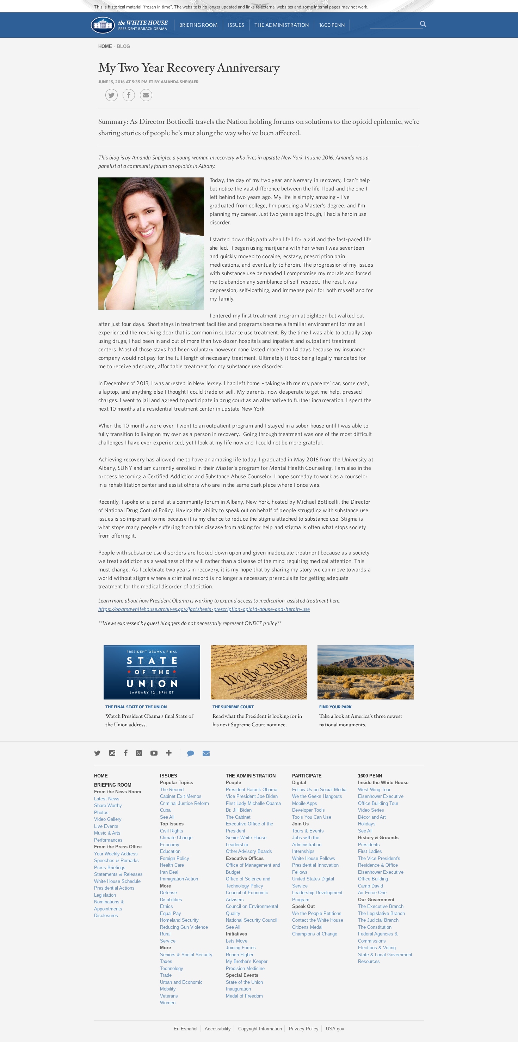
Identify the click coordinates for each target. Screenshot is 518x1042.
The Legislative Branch (381, 913)
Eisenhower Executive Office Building (380, 876)
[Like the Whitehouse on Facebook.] (126, 753)
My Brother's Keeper (246, 961)
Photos (101, 812)
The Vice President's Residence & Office (379, 862)
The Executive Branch (380, 906)
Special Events (242, 975)
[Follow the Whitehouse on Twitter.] (97, 753)
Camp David (370, 886)
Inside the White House (383, 782)
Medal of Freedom (244, 996)
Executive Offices (245, 858)
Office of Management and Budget (253, 868)
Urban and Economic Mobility (181, 986)
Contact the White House (317, 920)
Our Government (376, 899)
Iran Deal (169, 872)
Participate (307, 776)
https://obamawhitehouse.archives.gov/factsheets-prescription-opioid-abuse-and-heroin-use (204, 609)
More (165, 886)
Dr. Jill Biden (239, 810)
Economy (169, 844)
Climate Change (176, 837)
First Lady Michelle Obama (253, 803)
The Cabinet (238, 817)
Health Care (172, 865)
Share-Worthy (108, 805)
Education (170, 851)
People (233, 782)
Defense (168, 892)
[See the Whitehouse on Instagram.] (112, 753)
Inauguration (238, 989)
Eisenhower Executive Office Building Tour (380, 800)
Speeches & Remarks (116, 860)
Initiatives (236, 934)
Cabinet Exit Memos (181, 796)
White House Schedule (117, 881)
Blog (123, 46)
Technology (171, 968)
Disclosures (106, 915)
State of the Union (244, 982)
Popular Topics (176, 782)
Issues (236, 25)
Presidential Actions (114, 888)
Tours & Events (308, 831)
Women (167, 1002)
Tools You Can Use (311, 817)
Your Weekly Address (116, 853)
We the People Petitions (316, 913)
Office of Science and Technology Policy (248, 882)
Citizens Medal (307, 927)
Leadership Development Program (317, 896)
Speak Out (303, 906)
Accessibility (218, 1028)
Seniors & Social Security (186, 954)
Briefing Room (198, 25)
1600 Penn (332, 25)
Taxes (166, 961)
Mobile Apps (304, 803)
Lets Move (236, 941)
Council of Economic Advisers (247, 896)
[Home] (129, 33)
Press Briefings (109, 867)
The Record (172, 789)
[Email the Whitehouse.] (206, 753)
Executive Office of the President (249, 827)
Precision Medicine (245, 968)
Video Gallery (108, 819)
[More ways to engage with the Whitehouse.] (169, 753)
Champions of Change (314, 934)
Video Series (371, 810)
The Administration (281, 25)
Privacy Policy (304, 1028)
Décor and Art (372, 817)
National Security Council (251, 920)
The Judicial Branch (378, 920)
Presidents (369, 844)
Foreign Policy (174, 858)
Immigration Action (179, 879)
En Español (185, 1028)
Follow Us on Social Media (319, 789)
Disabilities (171, 899)
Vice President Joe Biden (252, 796)
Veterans (169, 996)
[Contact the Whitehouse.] (187, 753)
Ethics (166, 906)
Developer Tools (308, 810)
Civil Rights (171, 831)
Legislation (105, 895)
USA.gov (335, 1028)
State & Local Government (385, 954)
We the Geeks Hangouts (317, 796)
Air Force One (372, 892)
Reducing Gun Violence (184, 927)
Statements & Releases (118, 874)
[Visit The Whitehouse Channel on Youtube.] (154, 753)
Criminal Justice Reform (184, 803)
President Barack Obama (251, 789)
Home (105, 46)
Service (167, 941)
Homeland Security (179, 920)
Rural (165, 934)
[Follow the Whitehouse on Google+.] (139, 753)
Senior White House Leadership (246, 841)
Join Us (300, 823)
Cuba (165, 810)
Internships (303, 851)
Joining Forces (241, 947)
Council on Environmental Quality (252, 910)
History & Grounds (378, 837)
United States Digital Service (313, 882)
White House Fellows (313, 858)
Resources (369, 961)
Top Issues (172, 823)
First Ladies (370, 851)
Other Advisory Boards (249, 851)
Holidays (367, 823)
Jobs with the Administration (306, 841)
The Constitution (374, 927)
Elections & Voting (377, 947)
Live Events (106, 826)
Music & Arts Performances (108, 836)
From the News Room (117, 791)
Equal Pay (170, 913)
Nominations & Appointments (109, 905)
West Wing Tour (374, 789)
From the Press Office (118, 846)
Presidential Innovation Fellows (315, 868)
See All (167, 817)
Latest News (106, 798)
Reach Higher (239, 954)
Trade (166, 975)
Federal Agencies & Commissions (378, 937)
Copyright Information (260, 1028)
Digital (299, 782)
